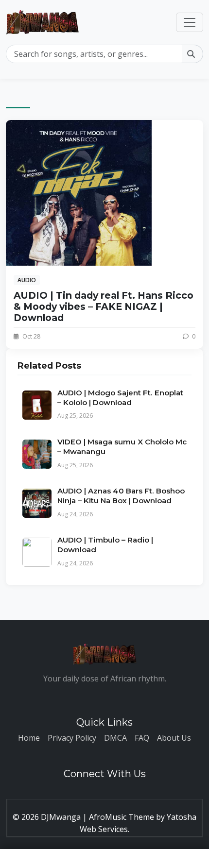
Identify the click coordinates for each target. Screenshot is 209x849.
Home (29, 737)
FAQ (142, 737)
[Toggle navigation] (189, 22)
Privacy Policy (72, 737)
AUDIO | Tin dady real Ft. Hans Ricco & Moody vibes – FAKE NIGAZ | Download (103, 306)
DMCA (115, 737)
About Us (174, 737)
